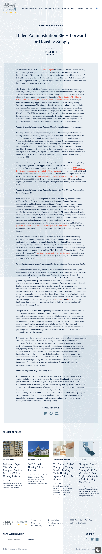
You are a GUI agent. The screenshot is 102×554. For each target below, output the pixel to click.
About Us (25, 8)
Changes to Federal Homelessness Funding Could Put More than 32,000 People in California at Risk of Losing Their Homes (88, 473)
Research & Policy (35, 8)
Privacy (51, 525)
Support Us (79, 8)
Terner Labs (47, 8)
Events (72, 8)
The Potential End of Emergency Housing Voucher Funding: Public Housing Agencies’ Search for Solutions (63, 472)
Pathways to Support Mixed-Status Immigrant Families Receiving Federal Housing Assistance (13, 470)
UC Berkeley (36, 525)
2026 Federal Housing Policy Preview (35, 467)
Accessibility (53, 520)
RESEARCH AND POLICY (51, 25)
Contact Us (88, 8)
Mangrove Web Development (90, 549)
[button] (98, 550)
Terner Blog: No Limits (60, 8)
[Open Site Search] (97, 8)
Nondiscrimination (56, 523)
